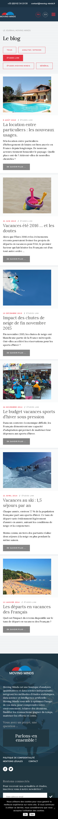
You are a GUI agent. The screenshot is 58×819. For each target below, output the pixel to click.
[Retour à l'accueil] (8, 15)
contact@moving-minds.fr (43, 3)
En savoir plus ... (16, 167)
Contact (33, 761)
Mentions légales (13, 761)
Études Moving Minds (18, 66)
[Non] (54, 808)
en (45, 14)
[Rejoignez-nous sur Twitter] (11, 769)
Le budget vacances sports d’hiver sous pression (29, 414)
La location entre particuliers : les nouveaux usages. (28, 130)
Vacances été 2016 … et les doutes (28, 228)
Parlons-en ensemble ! (26, 738)
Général (44, 66)
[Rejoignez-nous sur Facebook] (5, 769)
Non (32, 814)
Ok (25, 814)
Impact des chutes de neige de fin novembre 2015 (24, 323)
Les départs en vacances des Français (27, 609)
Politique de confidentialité (19, 757)
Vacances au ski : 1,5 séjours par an (22, 503)
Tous (9, 50)
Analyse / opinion (31, 50)
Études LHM (13, 58)
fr (38, 14)
